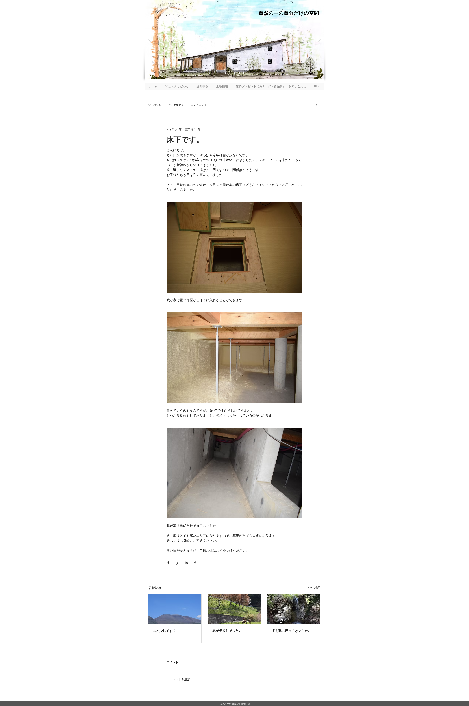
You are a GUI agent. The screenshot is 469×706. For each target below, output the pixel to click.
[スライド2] (225, 73)
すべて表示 (314, 587)
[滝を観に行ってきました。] (293, 609)
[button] (315, 104)
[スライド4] (235, 73)
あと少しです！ (164, 630)
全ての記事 (154, 104)
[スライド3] (239, 73)
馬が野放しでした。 (227, 630)
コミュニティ (198, 104)
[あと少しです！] (174, 609)
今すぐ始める (176, 104)
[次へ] (319, 39)
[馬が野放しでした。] (234, 609)
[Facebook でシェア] (168, 563)
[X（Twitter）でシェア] (177, 563)
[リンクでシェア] (195, 563)
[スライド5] (243, 73)
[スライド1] (230, 73)
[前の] (150, 39)
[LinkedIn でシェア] (186, 563)
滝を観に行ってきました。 (291, 630)
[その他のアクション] (300, 129)
